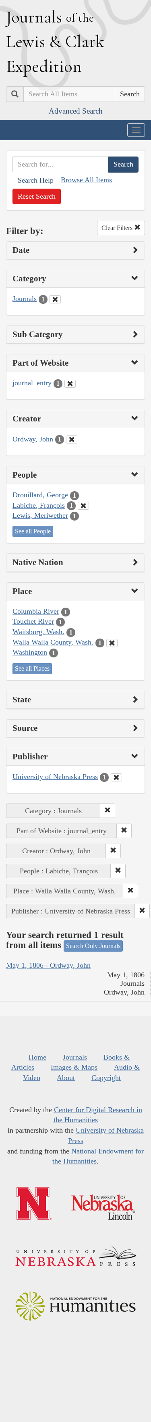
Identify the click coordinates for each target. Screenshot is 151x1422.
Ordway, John (32, 439)
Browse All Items (86, 180)
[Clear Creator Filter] (71, 439)
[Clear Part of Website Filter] (70, 384)
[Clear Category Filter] (55, 299)
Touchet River (33, 621)
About (66, 1078)
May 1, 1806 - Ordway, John (48, 965)
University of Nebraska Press (55, 777)
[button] (107, 811)
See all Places (32, 668)
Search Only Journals (93, 945)
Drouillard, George (40, 495)
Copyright (106, 1078)
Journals (24, 299)
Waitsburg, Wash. (38, 632)
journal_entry (32, 383)
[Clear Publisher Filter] (116, 777)
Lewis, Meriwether (40, 515)
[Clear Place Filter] (112, 643)
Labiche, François (38, 505)
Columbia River (35, 611)
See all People (33, 531)
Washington (29, 652)
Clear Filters (117, 227)
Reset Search (37, 196)
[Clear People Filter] (83, 506)
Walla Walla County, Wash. (52, 642)
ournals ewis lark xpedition (55, 41)
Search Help (36, 180)
